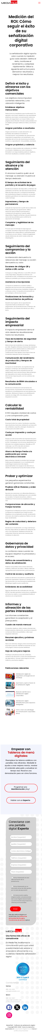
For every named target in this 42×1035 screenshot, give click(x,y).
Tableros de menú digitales (21, 754)
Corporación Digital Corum (22, 1029)
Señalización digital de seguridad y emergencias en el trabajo (25, 676)
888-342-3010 (10, 989)
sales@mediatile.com (13, 991)
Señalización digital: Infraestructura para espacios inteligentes (25, 702)
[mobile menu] (39, 3)
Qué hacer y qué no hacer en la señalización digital (25, 684)
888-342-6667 (10, 998)
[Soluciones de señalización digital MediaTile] (9, 2)
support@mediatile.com (13, 1000)
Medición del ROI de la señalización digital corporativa (23, 693)
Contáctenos (12, 982)
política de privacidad (13, 1002)
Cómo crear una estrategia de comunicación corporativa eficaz (25, 711)
